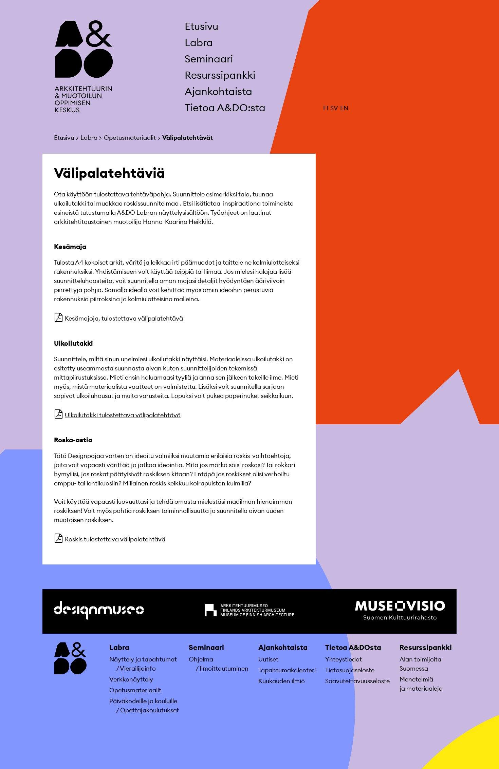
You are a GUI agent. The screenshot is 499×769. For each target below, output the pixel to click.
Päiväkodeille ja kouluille (143, 701)
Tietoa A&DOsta (353, 647)
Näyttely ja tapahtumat (143, 659)
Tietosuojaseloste (349, 670)
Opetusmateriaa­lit (135, 690)
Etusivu (201, 26)
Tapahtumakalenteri (287, 670)
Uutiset (268, 659)
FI (325, 108)
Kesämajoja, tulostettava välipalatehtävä (124, 318)
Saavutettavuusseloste (357, 681)
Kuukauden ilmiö (281, 681)
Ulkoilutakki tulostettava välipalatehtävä (123, 415)
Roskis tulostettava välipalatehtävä (115, 539)
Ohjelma (201, 659)
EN (344, 108)
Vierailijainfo (138, 668)
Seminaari (206, 647)
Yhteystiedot (343, 659)
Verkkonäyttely (131, 679)
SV (334, 108)
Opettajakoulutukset (149, 710)
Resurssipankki (426, 647)
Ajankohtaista (283, 647)
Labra (119, 647)
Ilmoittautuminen (224, 668)
